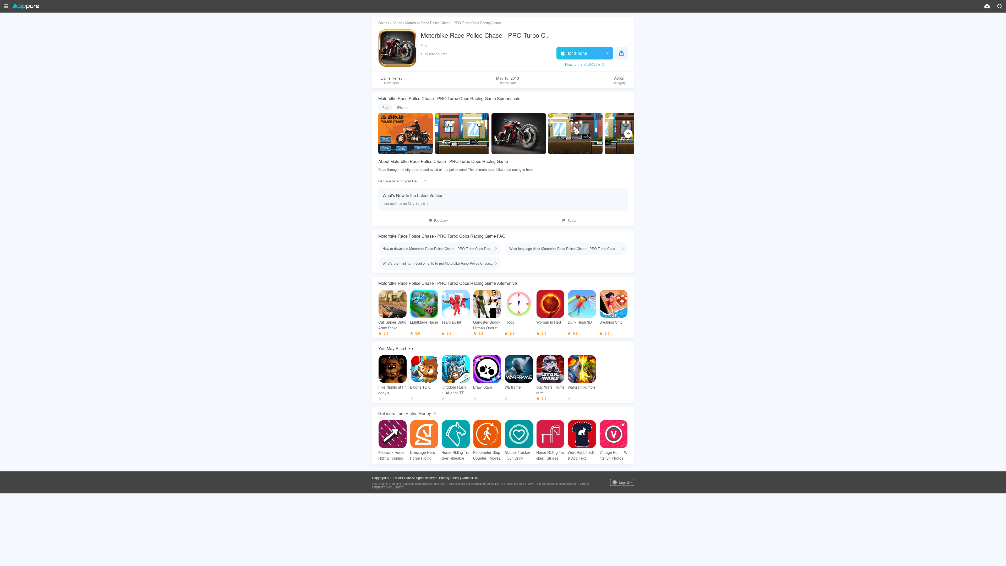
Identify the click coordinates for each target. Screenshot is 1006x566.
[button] (6, 6)
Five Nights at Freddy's (392, 389)
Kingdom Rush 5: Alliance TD (453, 389)
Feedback (441, 220)
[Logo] (26, 6)
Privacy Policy (449, 477)
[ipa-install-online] (987, 6)
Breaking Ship (610, 322)
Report (572, 220)
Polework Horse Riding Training (391, 455)
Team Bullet (451, 322)
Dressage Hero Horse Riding (422, 455)
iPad (385, 107)
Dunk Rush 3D (580, 322)
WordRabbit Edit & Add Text (581, 455)
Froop (510, 322)
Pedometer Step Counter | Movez (487, 455)
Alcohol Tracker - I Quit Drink (519, 455)
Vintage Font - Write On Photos (613, 455)
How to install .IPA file (582, 64)
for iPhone (577, 53)
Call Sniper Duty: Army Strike (392, 324)
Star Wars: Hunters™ (550, 389)
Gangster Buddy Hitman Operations (486, 325)
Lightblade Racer (424, 322)
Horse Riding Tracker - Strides (550, 455)
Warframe (513, 387)
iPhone (402, 107)
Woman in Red (548, 322)
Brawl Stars (482, 387)
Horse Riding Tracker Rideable (455, 455)
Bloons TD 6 (420, 387)
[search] (999, 6)
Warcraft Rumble (581, 387)
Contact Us (470, 477)
